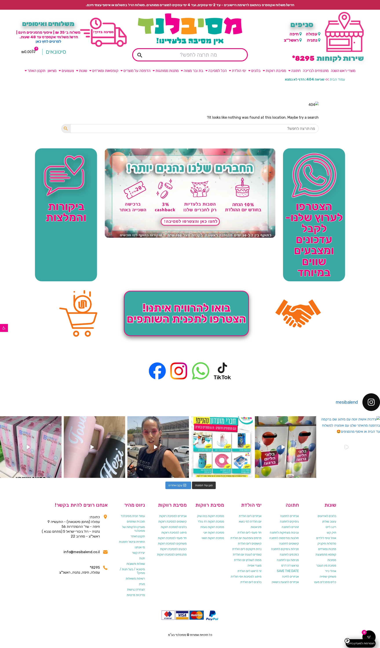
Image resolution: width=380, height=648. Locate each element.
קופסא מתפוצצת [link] (326, 554)
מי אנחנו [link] (140, 547)
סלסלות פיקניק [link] (327, 543)
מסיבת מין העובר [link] (326, 565)
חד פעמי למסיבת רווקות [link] (172, 538)
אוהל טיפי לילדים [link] (326, 538)
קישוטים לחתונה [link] (289, 543)
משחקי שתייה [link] (328, 576)
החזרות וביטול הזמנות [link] (132, 542)
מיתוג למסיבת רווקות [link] (174, 532)
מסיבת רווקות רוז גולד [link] (211, 521)
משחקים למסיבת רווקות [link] (172, 543)
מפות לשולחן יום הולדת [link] (247, 560)
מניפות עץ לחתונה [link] (288, 560)
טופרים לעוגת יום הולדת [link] (247, 554)
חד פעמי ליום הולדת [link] (249, 532)
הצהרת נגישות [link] (136, 589)
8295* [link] (95, 567)
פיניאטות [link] (256, 527)
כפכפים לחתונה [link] (289, 554)
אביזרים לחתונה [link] (289, 516)
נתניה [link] (312, 40)
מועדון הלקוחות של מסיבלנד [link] (133, 529)
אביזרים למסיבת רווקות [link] (173, 516)
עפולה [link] (311, 34)
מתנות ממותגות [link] (167, 70)
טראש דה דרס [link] (290, 565)
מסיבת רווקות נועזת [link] (212, 527)
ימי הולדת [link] (239, 70)
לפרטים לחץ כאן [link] (48, 41)
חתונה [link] (296, 70)
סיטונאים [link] (56, 52)
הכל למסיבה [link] (217, 70)
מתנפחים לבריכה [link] (316, 70)
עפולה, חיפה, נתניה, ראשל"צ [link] (79, 572)
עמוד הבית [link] (337, 79)
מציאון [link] (52, 70)
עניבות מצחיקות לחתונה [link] (284, 532)
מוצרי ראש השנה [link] (343, 70)
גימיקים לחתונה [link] (289, 521)
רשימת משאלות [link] (135, 578)
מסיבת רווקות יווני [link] (213, 532)
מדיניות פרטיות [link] (136, 595)
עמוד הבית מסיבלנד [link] (133, 516)
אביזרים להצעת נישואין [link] (285, 582)
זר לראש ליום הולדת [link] (249, 571)
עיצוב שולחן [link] (329, 521)
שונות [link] (83, 70)
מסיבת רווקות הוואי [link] (213, 538)
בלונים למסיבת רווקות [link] (174, 527)
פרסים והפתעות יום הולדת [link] (245, 538)
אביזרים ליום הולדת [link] (250, 516)
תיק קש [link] (331, 532)
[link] (4, 328)
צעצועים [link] (68, 70)
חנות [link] (142, 558)
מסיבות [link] (331, 560)
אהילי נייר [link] (330, 571)
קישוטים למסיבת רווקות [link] (172, 521)
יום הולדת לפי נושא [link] (250, 521)
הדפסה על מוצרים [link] (136, 70)
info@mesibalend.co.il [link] (82, 552)
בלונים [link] (256, 70)
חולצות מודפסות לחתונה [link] (284, 538)
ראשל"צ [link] (291, 40)
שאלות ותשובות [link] (135, 564)
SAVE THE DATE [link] (288, 571)
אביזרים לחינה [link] (290, 576)
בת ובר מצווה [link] (193, 70)
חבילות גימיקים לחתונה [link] (285, 549)
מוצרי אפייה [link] (254, 565)
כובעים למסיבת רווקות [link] (173, 549)
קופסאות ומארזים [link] (105, 70)
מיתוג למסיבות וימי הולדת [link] (246, 576)
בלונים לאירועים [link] (327, 516)
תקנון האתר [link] (36, 70)
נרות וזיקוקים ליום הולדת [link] (246, 549)
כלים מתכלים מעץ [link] (325, 582)
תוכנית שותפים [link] (136, 521)
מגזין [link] (142, 584)
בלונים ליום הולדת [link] (250, 582)
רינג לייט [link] (331, 527)
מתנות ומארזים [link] (327, 549)
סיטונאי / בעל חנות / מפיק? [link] (132, 571)
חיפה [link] (294, 34)
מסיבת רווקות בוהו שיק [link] (210, 516)
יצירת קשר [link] (138, 553)
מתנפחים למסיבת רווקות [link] (172, 554)
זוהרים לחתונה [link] (290, 527)
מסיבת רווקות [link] (276, 70)
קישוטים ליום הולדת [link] (249, 543)
